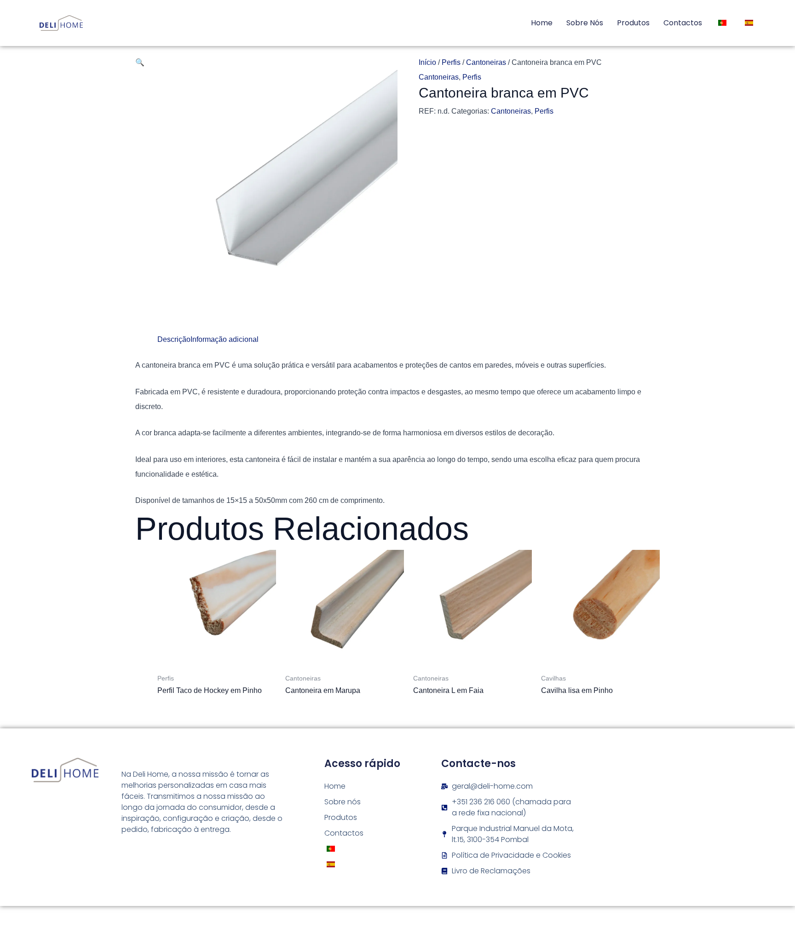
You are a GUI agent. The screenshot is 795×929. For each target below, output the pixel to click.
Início (427, 62)
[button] (139, 62)
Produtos (633, 22)
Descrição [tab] (173, 339)
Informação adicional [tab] (224, 339)
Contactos (682, 22)
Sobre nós (584, 22)
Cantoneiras (486, 62)
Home (542, 22)
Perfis (451, 62)
